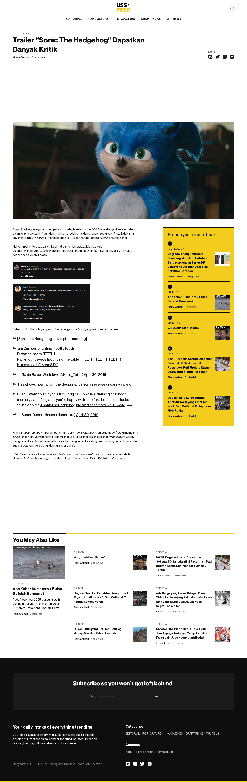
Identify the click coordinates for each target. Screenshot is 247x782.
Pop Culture (21, 33)
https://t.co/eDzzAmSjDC (37, 365)
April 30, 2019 (95, 374)
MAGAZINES (126, 18)
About (129, 752)
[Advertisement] (123, 94)
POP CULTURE (98, 18)
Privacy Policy (145, 752)
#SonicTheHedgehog (57, 405)
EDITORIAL (74, 18)
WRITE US (174, 18)
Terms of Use (165, 752)
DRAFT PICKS (151, 18)
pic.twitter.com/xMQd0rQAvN (100, 405)
